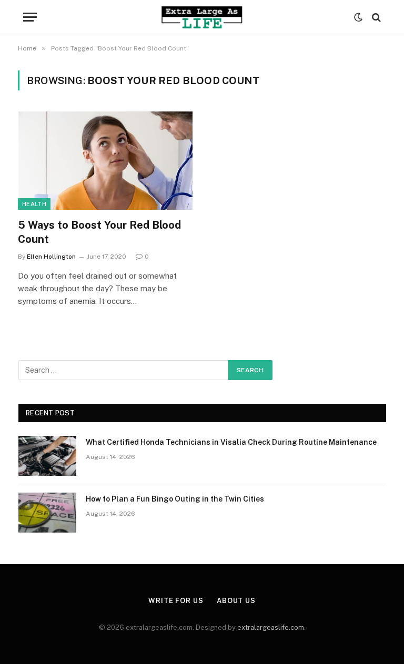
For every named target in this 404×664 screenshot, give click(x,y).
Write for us (176, 601)
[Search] (375, 17)
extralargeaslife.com (270, 627)
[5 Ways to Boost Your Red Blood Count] (105, 160)
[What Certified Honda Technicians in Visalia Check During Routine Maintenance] (47, 456)
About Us (236, 601)
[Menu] (30, 17)
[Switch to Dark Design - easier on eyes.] (358, 17)
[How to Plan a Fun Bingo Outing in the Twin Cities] (47, 513)
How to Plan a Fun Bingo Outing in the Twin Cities (175, 499)
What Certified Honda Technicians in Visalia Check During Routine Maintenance (231, 442)
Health (34, 204)
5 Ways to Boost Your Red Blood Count (99, 232)
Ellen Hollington (51, 256)
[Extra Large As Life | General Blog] (202, 17)
